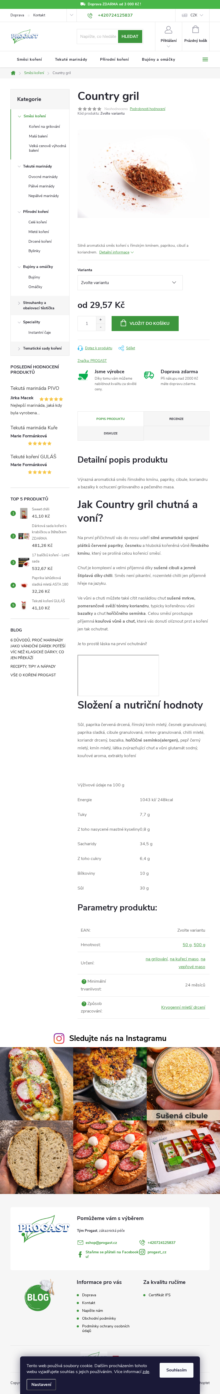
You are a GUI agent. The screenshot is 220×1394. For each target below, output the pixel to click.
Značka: (92, 360)
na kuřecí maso (184, 959)
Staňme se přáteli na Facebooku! (112, 1254)
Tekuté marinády (37, 166)
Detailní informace (114, 252)
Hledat (130, 36)
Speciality (31, 322)
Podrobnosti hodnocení (147, 109)
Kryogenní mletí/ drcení (183, 1007)
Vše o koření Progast (33, 675)
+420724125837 (161, 1242)
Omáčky (35, 286)
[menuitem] (29, 59)
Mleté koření (38, 231)
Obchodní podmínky (99, 1318)
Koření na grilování (44, 126)
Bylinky (34, 250)
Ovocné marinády (43, 176)
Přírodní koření (36, 211)
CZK (193, 15)
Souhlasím (176, 1370)
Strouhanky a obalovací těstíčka (38, 305)
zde (145, 1372)
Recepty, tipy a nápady (33, 666)
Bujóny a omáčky (38, 266)
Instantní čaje (39, 332)
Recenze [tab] (176, 419)
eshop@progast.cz (101, 1242)
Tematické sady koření (42, 348)
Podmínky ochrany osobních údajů (106, 1328)
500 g (199, 945)
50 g (187, 945)
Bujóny (34, 277)
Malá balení (38, 136)
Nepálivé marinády (43, 195)
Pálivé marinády (41, 186)
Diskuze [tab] (111, 433)
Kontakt (39, 15)
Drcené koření (40, 241)
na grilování (157, 959)
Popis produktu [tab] (110, 419)
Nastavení (41, 1385)
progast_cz (157, 1252)
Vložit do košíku (150, 323)
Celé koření (37, 222)
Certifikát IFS (160, 1295)
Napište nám (92, 1310)
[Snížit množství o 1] (100, 327)
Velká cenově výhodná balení (47, 148)
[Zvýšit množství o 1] (100, 320)
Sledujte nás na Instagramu (118, 1038)
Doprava (17, 15)
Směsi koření (35, 116)
